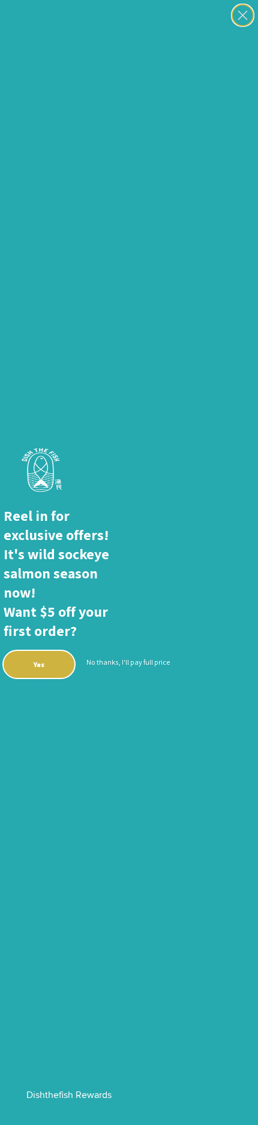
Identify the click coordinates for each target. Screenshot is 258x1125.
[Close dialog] (242, 15)
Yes (39, 664)
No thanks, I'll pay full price (128, 661)
